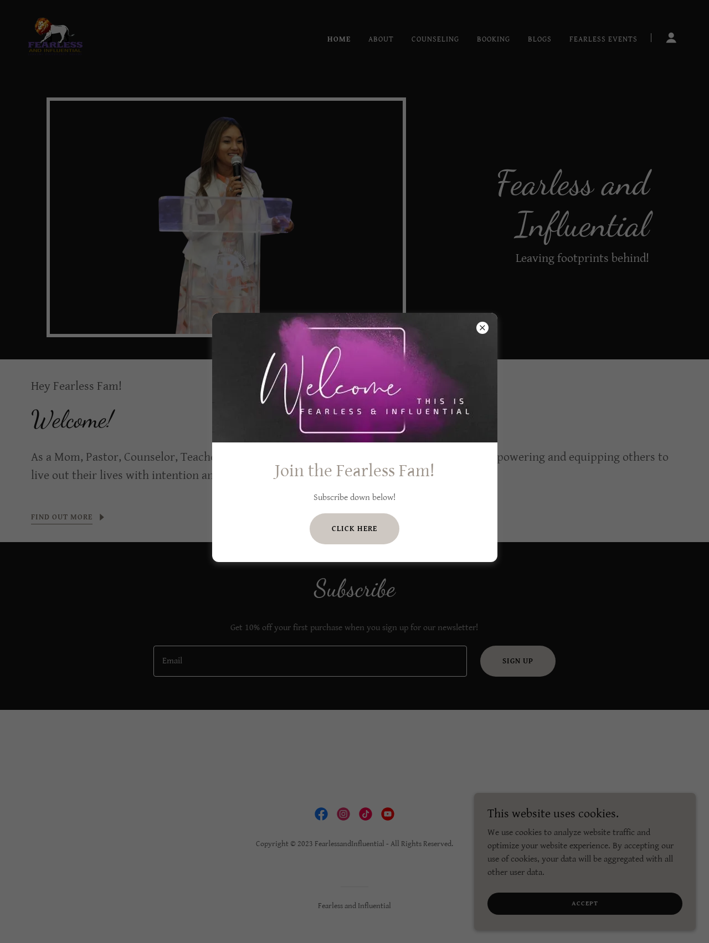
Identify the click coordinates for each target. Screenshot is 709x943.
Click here (354, 528)
